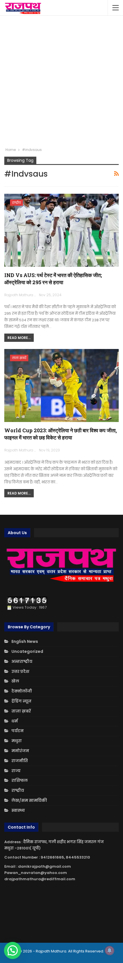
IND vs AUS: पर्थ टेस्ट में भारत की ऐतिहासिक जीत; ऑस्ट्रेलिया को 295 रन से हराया (53, 279)
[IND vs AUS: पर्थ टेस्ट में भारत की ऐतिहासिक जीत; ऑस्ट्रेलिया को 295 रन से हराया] (61, 230)
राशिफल (19, 780)
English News (24, 641)
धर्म (14, 721)
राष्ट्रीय (16, 202)
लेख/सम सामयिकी (29, 800)
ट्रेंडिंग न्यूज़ (21, 701)
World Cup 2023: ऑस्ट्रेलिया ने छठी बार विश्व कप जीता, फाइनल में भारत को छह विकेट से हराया (60, 434)
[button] (12, 950)
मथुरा (16, 741)
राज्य (16, 771)
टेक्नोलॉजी (21, 691)
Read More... (19, 337)
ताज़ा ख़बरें (19, 358)
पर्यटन (17, 731)
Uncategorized (27, 651)
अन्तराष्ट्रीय (21, 661)
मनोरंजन (20, 751)
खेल (15, 681)
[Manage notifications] (109, 950)
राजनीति (19, 761)
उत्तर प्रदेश (20, 671)
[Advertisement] (61, 81)
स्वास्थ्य (18, 810)
